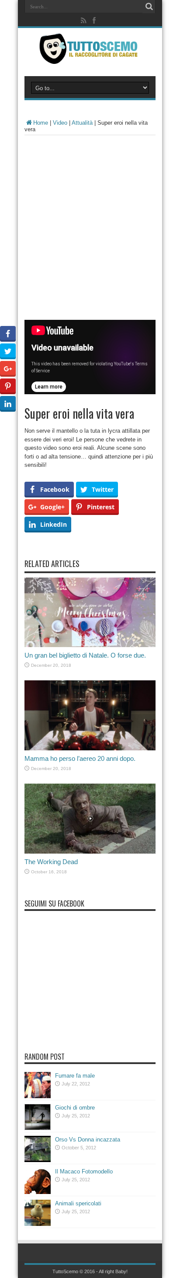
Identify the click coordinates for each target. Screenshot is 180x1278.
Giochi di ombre (75, 1107)
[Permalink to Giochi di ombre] (37, 1128)
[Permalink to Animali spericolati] (37, 1224)
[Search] (149, 6)
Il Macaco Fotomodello (84, 1171)
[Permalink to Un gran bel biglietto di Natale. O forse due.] (90, 645)
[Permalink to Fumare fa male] (37, 1096)
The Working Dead (51, 861)
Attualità (82, 122)
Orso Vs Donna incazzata (87, 1139)
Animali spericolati (78, 1203)
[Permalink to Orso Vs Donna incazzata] (37, 1160)
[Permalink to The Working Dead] (90, 851)
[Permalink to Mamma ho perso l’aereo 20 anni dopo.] (90, 748)
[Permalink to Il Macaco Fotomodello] (37, 1192)
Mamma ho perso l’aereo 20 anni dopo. (79, 758)
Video (60, 122)
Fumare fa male (75, 1075)
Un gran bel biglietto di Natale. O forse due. (85, 655)
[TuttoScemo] (90, 57)
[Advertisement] (90, 230)
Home (40, 122)
